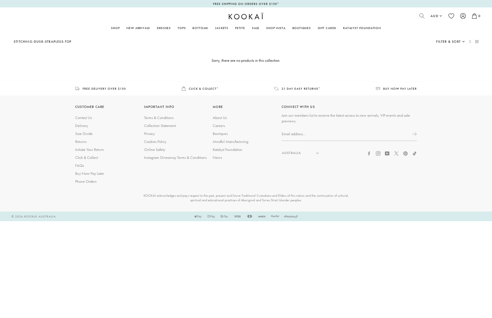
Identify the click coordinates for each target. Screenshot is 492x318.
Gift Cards (327, 28)
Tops (182, 28)
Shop (115, 28)
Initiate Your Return (89, 149)
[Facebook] (369, 152)
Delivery (81, 125)
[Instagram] (378, 152)
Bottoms (200, 28)
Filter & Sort (448, 41)
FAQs (79, 165)
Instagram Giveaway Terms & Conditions (175, 157)
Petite (240, 28)
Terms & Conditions (159, 117)
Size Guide (84, 133)
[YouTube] (387, 152)
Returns (81, 141)
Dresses (164, 28)
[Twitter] (396, 152)
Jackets (221, 28)
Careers (219, 125)
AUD (434, 16)
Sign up (414, 134)
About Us (220, 117)
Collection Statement (160, 125)
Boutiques (301, 28)
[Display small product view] (477, 41)
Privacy (149, 133)
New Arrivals (138, 28)
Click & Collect (86, 157)
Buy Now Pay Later (89, 173)
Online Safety (154, 149)
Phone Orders (86, 181)
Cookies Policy (155, 141)
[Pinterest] (405, 152)
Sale (255, 28)
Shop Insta (275, 28)
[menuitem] (138, 28)
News (217, 157)
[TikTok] (414, 152)
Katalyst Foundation (362, 28)
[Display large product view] (471, 41)
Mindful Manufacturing (230, 141)
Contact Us (83, 117)
